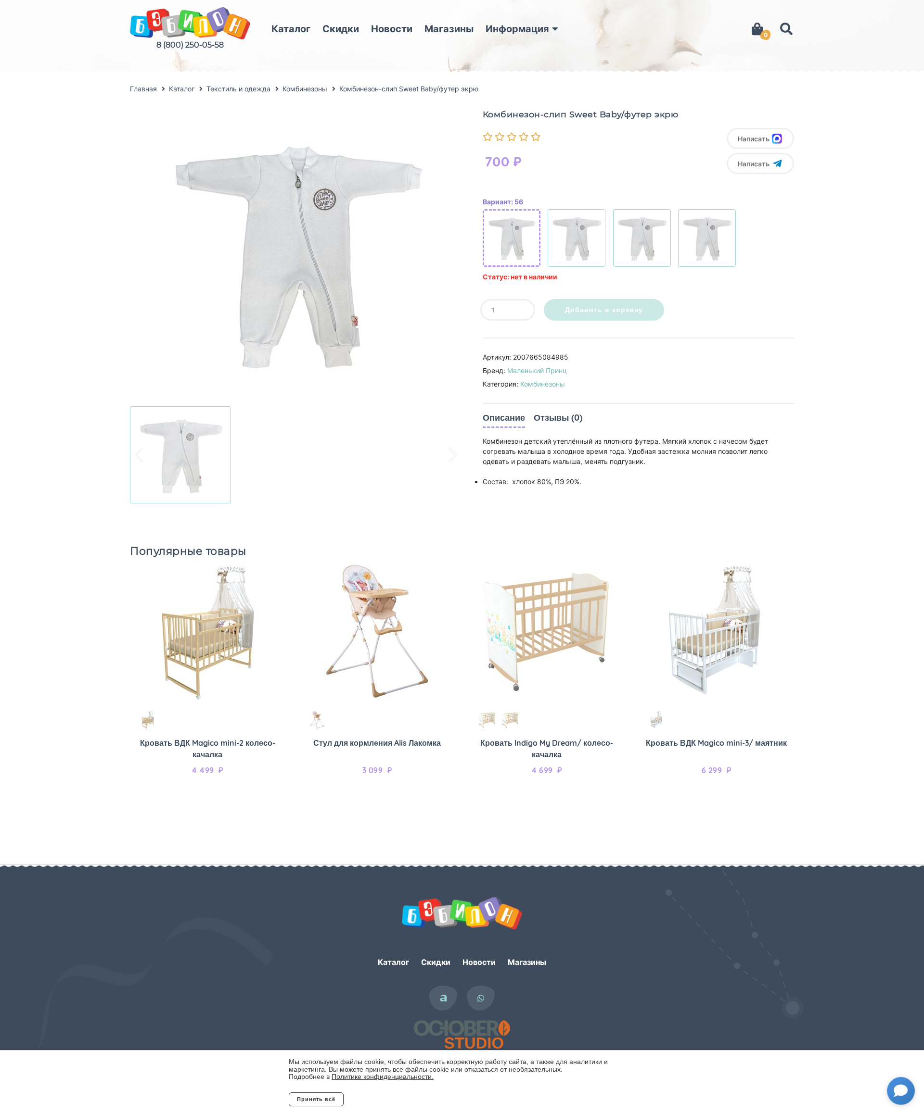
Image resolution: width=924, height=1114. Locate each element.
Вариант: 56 (503, 202)
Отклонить (382, 1099)
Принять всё (316, 1099)
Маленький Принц (537, 370)
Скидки (340, 29)
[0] (757, 29)
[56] (511, 238)
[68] (642, 238)
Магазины (449, 29)
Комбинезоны (542, 384)
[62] (576, 238)
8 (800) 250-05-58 (190, 45)
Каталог (290, 29)
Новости (391, 29)
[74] (707, 238)
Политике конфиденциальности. (383, 1076)
